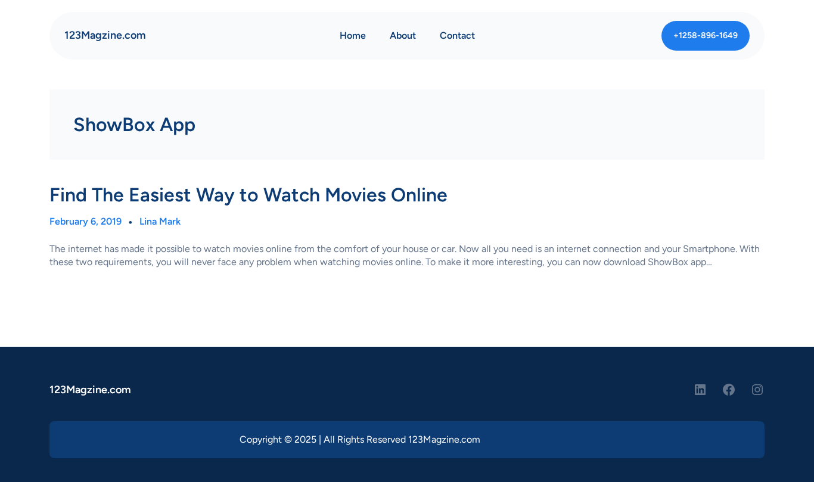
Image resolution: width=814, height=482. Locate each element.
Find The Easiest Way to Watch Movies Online (248, 195)
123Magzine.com (105, 35)
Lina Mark (160, 221)
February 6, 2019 (85, 221)
